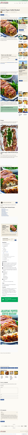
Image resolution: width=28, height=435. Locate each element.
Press (27, 431)
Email (9, 58)
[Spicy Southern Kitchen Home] (4, 3)
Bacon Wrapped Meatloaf (5, 214)
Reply (17, 412)
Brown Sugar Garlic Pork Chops (20, 115)
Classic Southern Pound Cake (25, 106)
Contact (25, 431)
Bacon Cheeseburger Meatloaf (5, 215)
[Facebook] (24, 0)
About (23, 431)
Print (15, 232)
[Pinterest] (25, 0)
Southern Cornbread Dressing (20, 50)
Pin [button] (13, 232)
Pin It (16, 202)
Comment (1, 387)
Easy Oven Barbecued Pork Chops (6, 377)
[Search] (27, 3)
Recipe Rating (1, 385)
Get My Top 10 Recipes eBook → (3, 0)
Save (16, 59)
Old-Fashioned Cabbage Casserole (25, 50)
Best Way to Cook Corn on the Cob (25, 42)
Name (2, 58)
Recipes (21, 431)
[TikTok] (27, 0)
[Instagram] (22, 0)
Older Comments (2, 421)
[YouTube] (23, 0)
